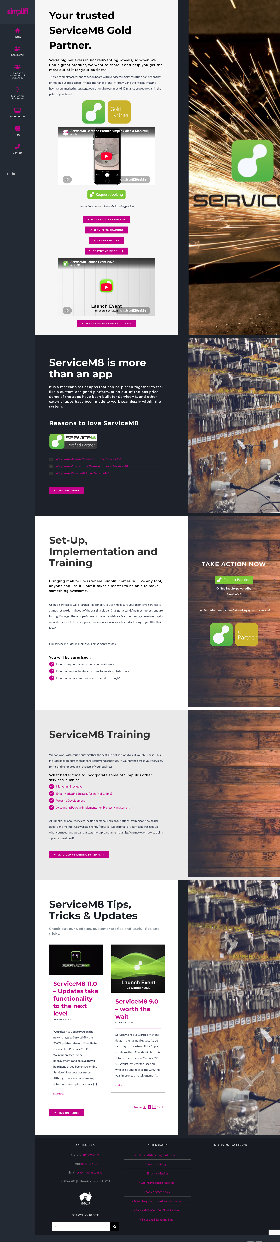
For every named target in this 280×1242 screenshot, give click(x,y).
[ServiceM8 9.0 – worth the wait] (138, 969)
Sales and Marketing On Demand (157, 1155)
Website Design (157, 1164)
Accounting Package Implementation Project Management (93, 807)
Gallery (80, 960)
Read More (58, 1094)
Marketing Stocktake (69, 786)
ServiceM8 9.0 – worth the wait (134, 969)
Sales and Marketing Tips (157, 1219)
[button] (106, 459)
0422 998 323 (91, 1155)
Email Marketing (157, 1173)
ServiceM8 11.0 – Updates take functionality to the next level (72, 960)
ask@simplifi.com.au (90, 1172)
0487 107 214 (89, 1163)
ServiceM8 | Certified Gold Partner (157, 1210)
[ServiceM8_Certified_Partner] (73, 435)
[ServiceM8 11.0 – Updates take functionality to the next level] (76, 960)
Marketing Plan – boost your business (157, 1201)
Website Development (70, 800)
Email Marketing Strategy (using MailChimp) (84, 793)
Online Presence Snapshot (157, 1182)
